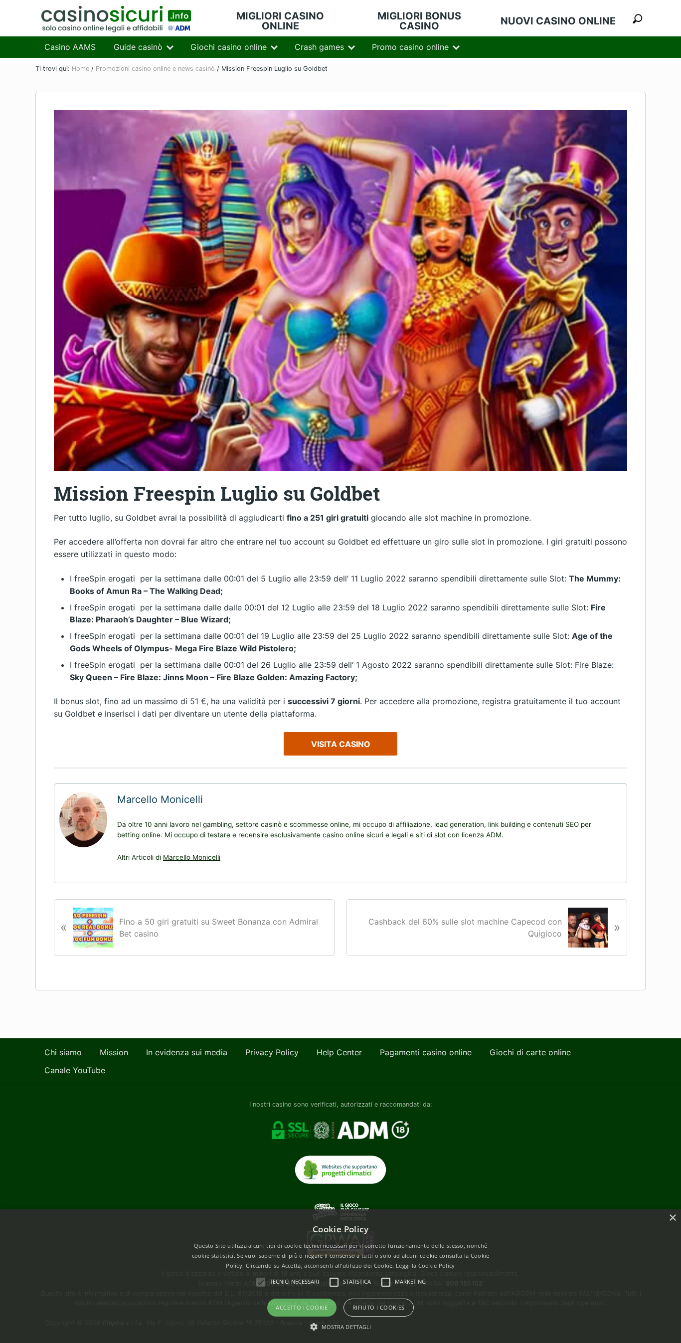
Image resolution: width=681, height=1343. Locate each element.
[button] (340, 1326)
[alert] (340, 1276)
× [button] (672, 1218)
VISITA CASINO (340, 744)
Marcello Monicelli (191, 857)
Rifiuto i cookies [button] (378, 1307)
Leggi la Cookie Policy (425, 1265)
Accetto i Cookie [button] (302, 1307)
